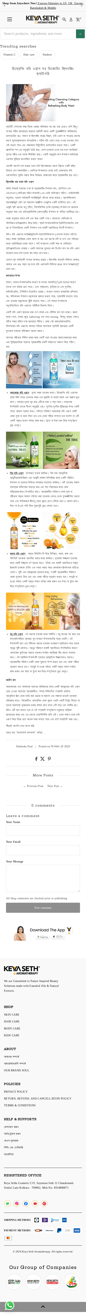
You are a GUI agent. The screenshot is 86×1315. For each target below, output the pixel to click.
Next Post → (55, 786)
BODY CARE (12, 1028)
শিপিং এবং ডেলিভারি (13, 1147)
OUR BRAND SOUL (16, 1070)
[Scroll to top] (43, 1307)
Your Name (13, 822)
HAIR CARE (12, 1021)
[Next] (81, 5)
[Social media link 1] (14, 1282)
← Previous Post (33, 786)
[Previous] (4, 5)
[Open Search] (64, 19)
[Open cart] (78, 19)
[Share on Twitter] (43, 759)
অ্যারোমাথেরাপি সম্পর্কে (15, 1063)
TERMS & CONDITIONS (20, 1105)
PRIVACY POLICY (16, 1091)
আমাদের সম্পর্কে (11, 1056)
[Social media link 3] (53, 1282)
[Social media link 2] (33, 1282)
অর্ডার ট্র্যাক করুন (12, 1133)
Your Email (13, 841)
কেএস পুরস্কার (11, 1140)
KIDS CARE (11, 1035)
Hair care (28, 54)
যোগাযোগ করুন (11, 1126)
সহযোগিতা (9, 1154)
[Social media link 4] (72, 1282)
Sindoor (47, 54)
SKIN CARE (11, 1014)
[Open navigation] (9, 19)
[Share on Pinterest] (49, 759)
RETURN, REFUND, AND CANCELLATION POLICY (37, 1098)
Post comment (43, 907)
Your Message (14, 861)
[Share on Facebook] (36, 759)
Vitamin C (9, 54)
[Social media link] (7, 1203)
